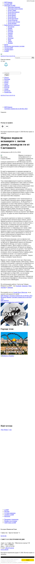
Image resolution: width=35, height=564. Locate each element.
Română (10, 43)
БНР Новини (8, 107)
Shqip (9, 39)
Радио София (12, 10)
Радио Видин (12, 17)
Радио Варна (12, 15)
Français (10, 33)
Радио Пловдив (12, 20)
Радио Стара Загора (14, 22)
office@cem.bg (9, 548)
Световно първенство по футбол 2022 (16, 108)
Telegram (10, 287)
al (11, 56)
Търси (6, 75)
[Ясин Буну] (1, 155)
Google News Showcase (20, 292)
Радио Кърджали (13, 18)
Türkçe (10, 41)
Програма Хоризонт (14, 7)
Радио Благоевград (13, 12)
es (7, 56)
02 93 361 (3, 536)
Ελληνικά (10, 38)
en (1, 56)
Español (10, 35)
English (10, 28)
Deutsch (10, 30)
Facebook (18, 286)
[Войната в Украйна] (7, 356)
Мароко (8, 297)
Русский (10, 31)
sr (8, 56)
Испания (3, 297)
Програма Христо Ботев (15, 8)
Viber (29, 286)
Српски (10, 36)
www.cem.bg (4, 549)
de (3, 56)
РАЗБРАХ (27, 560)
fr (6, 56)
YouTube (3, 287)
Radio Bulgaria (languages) (12, 25)
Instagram (25, 286)
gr (10, 56)
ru (4, 56)
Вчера (6, 429)
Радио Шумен (12, 23)
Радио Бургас (12, 13)
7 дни (10, 429)
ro (14, 56)
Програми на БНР (9, 5)
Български (11, 26)
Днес (2, 429)
